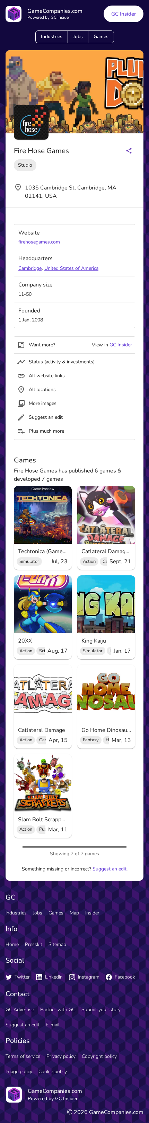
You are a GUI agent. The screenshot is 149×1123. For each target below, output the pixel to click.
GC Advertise (20, 1009)
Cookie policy (52, 1071)
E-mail (53, 1025)
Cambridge (30, 268)
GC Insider (123, 13)
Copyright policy (99, 1056)
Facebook (125, 977)
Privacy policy (61, 1056)
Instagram (88, 977)
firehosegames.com (39, 242)
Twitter (22, 977)
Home (12, 944)
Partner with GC (57, 1009)
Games (101, 36)
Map (74, 913)
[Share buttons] (129, 150)
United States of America (71, 268)
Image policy (19, 1071)
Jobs (78, 36)
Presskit (33, 944)
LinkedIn (54, 977)
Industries (51, 36)
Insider (92, 913)
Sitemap (57, 944)
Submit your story (101, 1009)
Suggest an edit (109, 869)
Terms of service (23, 1056)
